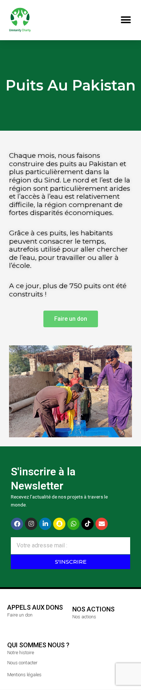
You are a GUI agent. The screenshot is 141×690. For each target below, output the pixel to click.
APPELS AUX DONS (35, 607)
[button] (126, 20)
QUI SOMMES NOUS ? (38, 645)
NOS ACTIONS (93, 609)
